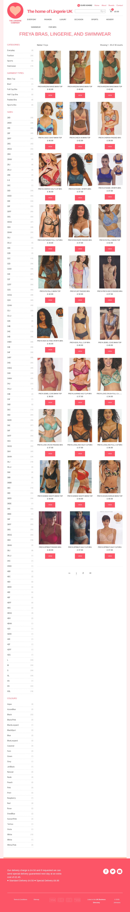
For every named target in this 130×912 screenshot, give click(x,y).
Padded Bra (12, 100)
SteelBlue (11, 814)
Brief (9, 84)
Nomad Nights (50, 496)
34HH (9, 378)
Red (8, 803)
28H (9, 154)
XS (8, 681)
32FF (9, 284)
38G (9, 530)
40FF (9, 603)
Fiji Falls (109, 240)
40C (9, 576)
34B (8, 326)
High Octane (50, 341)
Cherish (110, 138)
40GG (9, 613)
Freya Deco (109, 291)
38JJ (9, 556)
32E (8, 274)
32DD (9, 269)
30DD (9, 196)
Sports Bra (11, 105)
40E (8, 592)
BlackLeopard (13, 725)
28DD (9, 123)
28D (8, 118)
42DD (9, 634)
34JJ (9, 389)
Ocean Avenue (109, 496)
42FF (9, 649)
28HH (9, 159)
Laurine (80, 394)
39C (9, 561)
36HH (9, 456)
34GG (9, 368)
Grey (9, 761)
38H (9, 540)
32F (8, 279)
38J (8, 550)
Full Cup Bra (12, 89)
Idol (80, 342)
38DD (9, 498)
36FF (9, 436)
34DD (9, 342)
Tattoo (10, 824)
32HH (9, 305)
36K (8, 472)
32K (8, 321)
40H (9, 618)
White (9, 834)
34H (9, 373)
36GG (9, 446)
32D (8, 264)
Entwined (50, 240)
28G (9, 144)
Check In (80, 138)
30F (8, 206)
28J (8, 164)
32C (9, 258)
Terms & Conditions (20, 899)
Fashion (48, 19)
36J (8, 462)
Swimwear (35, 27)
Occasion (78, 19)
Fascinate (80, 240)
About (104, 5)
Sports (94, 19)
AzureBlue (11, 709)
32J (8, 310)
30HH (9, 232)
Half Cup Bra (12, 94)
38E (8, 509)
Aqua (9, 704)
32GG (9, 295)
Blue (9, 735)
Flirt (80, 291)
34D (8, 337)
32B (8, 253)
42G (9, 655)
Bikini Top (11, 79)
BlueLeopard (12, 741)
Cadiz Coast (50, 138)
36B (8, 404)
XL (8, 676)
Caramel (10, 746)
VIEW (50, 95)
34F (8, 352)
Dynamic (80, 189)
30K (8, 248)
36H (9, 451)
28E (8, 128)
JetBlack (10, 767)
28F (8, 133)
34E (8, 347)
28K (8, 175)
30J (8, 237)
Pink (9, 787)
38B (8, 477)
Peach (9, 782)
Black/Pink (11, 720)
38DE (9, 503)
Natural (10, 772)
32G (9, 290)
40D (8, 582)
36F (8, 430)
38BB (9, 483)
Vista (9, 829)
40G (9, 608)
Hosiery (110, 19)
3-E (8, 180)
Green (9, 756)
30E (8, 201)
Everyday (31, 19)
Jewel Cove (109, 342)
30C (9, 185)
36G (9, 441)
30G (9, 217)
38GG (9, 535)
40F (8, 597)
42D (8, 629)
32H (9, 300)
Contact (120, 5)
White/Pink (11, 845)
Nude (9, 777)
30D (8, 191)
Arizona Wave (50, 87)
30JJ (9, 243)
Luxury (63, 19)
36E (8, 425)
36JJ (9, 467)
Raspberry (11, 798)
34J (8, 383)
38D (8, 493)
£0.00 (115, 12)
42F (8, 644)
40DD (9, 587)
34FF (9, 357)
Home (96, 5)
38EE (9, 514)
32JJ (9, 316)
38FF (9, 524)
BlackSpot (11, 730)
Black (9, 714)
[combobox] (90, 11)
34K (8, 394)
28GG (9, 149)
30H (9, 227)
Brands (111, 5)
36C (9, 410)
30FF (9, 211)
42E (8, 639)
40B (8, 571)
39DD (9, 566)
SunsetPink (12, 819)
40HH (9, 623)
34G (9, 363)
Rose (9, 808)
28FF (9, 138)
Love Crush (110, 394)
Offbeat (50, 547)
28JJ (9, 170)
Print (9, 793)
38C (9, 488)
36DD (9, 420)
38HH (9, 545)
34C (9, 331)
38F (8, 519)
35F (8, 399)
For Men (52, 27)
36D (8, 415)
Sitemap (36, 899)
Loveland (79, 445)
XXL (9, 691)
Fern (9, 751)
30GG (9, 222)
